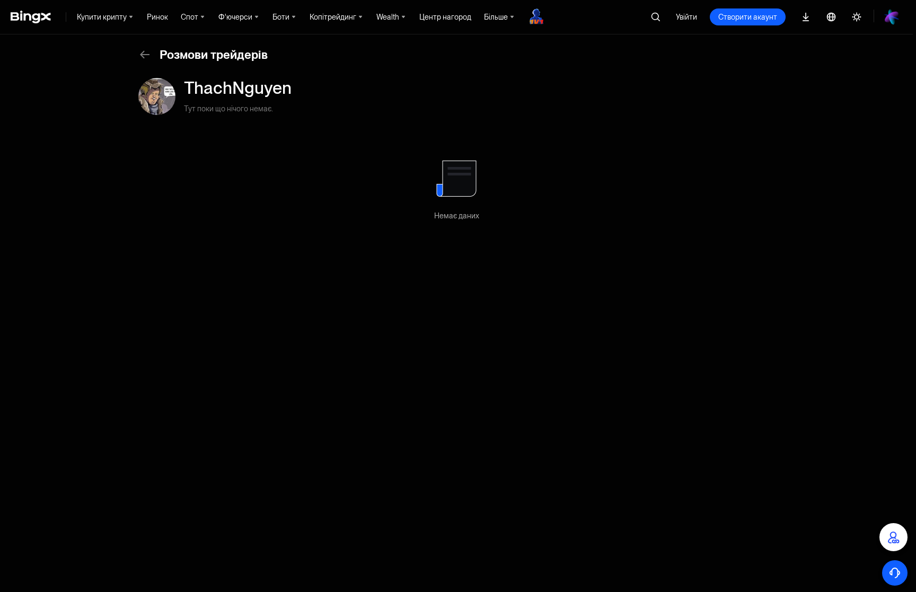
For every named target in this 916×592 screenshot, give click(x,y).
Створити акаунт (747, 17)
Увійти (686, 17)
